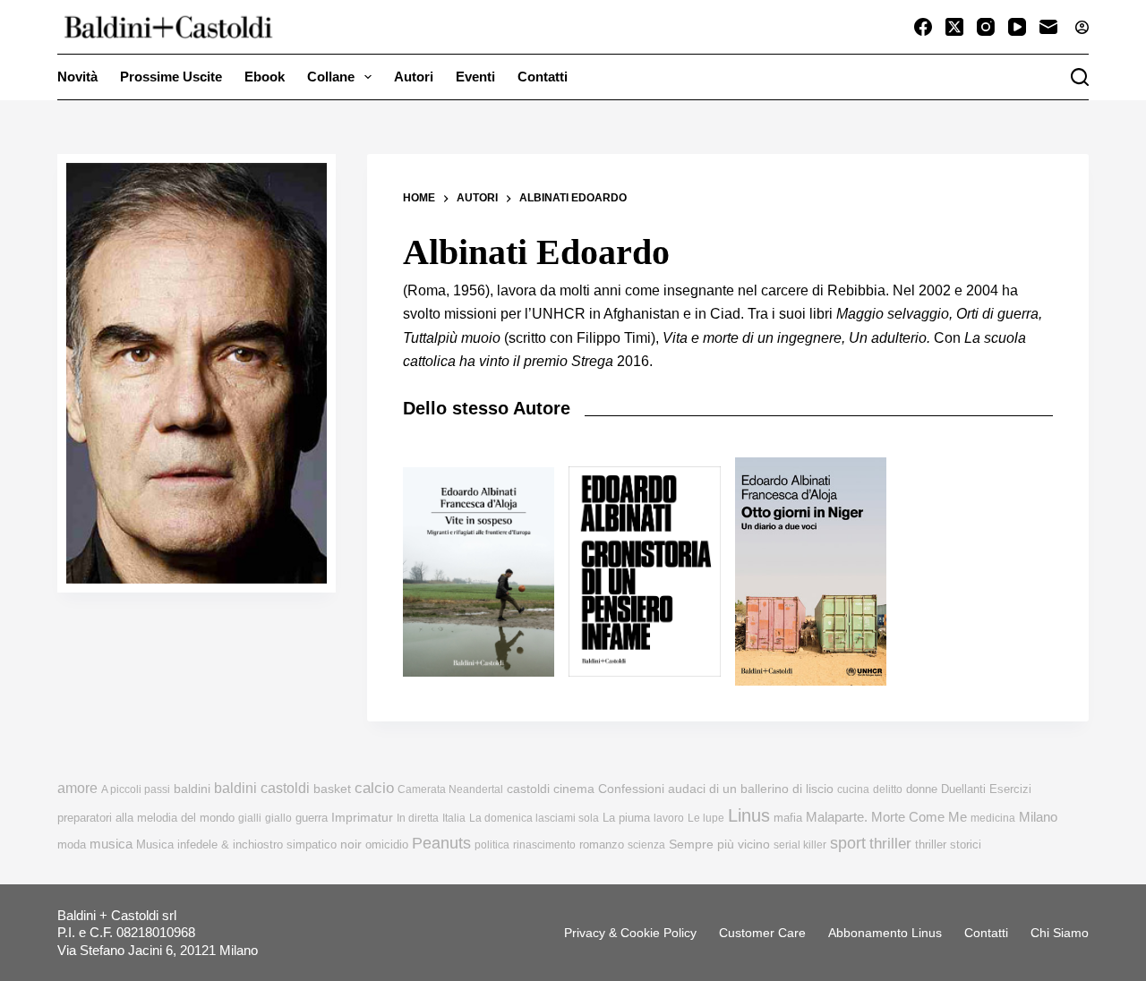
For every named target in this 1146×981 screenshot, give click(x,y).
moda (71, 844)
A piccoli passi (135, 789)
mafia (788, 817)
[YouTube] (1017, 27)
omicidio (386, 844)
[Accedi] (1082, 27)
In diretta (418, 818)
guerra (311, 817)
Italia (454, 818)
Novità (77, 76)
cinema (573, 789)
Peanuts (441, 843)
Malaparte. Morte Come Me (886, 816)
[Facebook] (923, 27)
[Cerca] (1080, 77)
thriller (890, 843)
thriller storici (948, 844)
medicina (993, 818)
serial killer (800, 845)
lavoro (669, 818)
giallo (278, 818)
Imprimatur (362, 817)
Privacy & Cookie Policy (630, 933)
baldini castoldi (262, 788)
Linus (749, 815)
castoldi (528, 789)
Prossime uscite (171, 76)
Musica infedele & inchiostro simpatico (236, 844)
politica (492, 845)
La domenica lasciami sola (534, 818)
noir (351, 844)
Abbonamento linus (885, 933)
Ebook (264, 76)
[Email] (1048, 27)
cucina (853, 789)
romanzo (601, 844)
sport (848, 843)
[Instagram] (986, 27)
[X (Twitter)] (954, 27)
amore (77, 788)
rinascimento (544, 845)
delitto (887, 789)
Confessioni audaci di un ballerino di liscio (716, 789)
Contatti (542, 76)
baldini (192, 788)
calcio (374, 788)
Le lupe (706, 818)
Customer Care (762, 933)
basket (332, 789)
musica (111, 843)
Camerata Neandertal (450, 789)
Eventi (475, 76)
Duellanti (963, 789)
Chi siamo (1060, 933)
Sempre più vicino (719, 844)
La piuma (626, 817)
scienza (646, 845)
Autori (413, 76)
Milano (1038, 817)
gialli (249, 818)
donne (921, 789)
